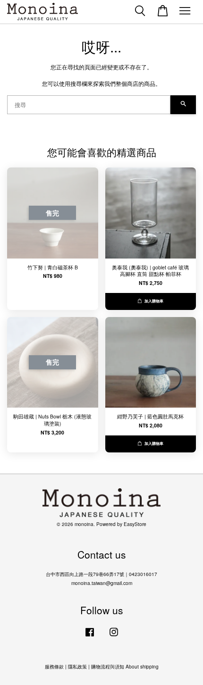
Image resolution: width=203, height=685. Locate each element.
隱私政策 (77, 666)
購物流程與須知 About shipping (125, 666)
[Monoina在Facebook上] (89, 636)
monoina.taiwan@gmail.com (101, 582)
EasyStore (135, 523)
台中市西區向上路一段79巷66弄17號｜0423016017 (101, 573)
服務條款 (54, 666)
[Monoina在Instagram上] (113, 636)
